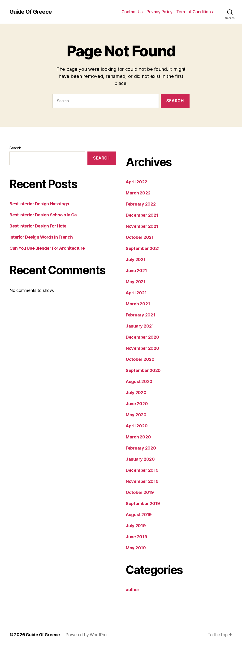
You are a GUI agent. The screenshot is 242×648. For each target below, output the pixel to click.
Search (15, 148)
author (132, 589)
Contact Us (132, 11)
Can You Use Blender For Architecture (47, 248)
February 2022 (141, 204)
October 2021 (140, 237)
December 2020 (142, 337)
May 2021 (136, 281)
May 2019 (136, 547)
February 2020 (141, 448)
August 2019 (139, 514)
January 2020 (140, 459)
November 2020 (142, 348)
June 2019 (136, 536)
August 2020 (139, 381)
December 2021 (142, 215)
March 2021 (138, 303)
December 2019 (142, 470)
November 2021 (142, 226)
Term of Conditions (194, 11)
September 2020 (143, 370)
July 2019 (136, 525)
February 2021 (140, 314)
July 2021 (136, 259)
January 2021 (140, 326)
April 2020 (136, 425)
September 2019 (143, 503)
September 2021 (143, 248)
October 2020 (140, 359)
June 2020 (137, 403)
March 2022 (138, 192)
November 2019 (142, 481)
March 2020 (138, 436)
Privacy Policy (160, 11)
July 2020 (136, 392)
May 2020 (136, 414)
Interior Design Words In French (41, 237)
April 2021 (136, 292)
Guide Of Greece (30, 12)
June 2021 (136, 270)
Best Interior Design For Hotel (38, 225)
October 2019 (140, 492)
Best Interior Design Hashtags (39, 203)
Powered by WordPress (88, 634)
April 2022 (136, 181)
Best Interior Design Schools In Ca (43, 214)
